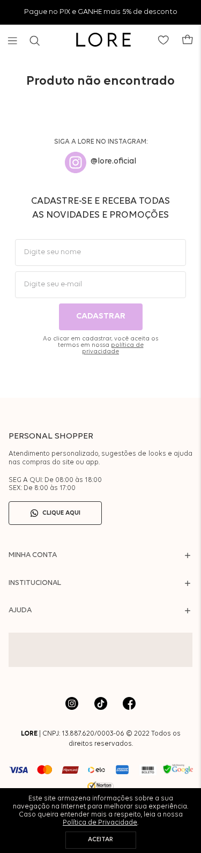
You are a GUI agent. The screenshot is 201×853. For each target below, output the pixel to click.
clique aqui (61, 513)
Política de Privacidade (100, 822)
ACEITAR (100, 839)
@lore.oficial (113, 162)
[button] (12, 40)
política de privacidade (113, 348)
